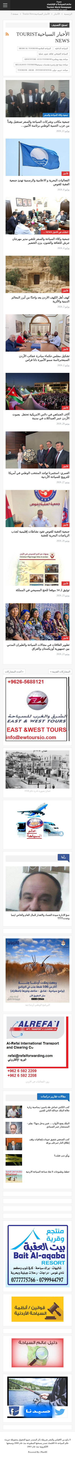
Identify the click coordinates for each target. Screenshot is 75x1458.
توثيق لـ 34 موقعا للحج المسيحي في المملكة (42, 590)
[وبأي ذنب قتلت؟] (14, 1160)
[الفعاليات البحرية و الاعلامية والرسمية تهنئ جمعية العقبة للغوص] (37, 157)
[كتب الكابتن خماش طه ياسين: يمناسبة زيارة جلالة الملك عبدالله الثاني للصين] (14, 1112)
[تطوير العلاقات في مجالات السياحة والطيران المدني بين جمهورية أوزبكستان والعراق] (37, 622)
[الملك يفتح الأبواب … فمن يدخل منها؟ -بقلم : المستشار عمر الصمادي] (14, 1128)
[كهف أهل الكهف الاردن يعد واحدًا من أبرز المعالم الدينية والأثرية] (37, 274)
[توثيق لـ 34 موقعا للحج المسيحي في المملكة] (37, 567)
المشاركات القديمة (61, 671)
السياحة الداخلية (61, 48)
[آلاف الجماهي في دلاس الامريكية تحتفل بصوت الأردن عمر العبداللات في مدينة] (37, 391)
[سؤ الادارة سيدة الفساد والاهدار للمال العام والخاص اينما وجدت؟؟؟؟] (37, 888)
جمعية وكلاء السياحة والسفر (56, 115)
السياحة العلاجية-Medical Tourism (35, 48)
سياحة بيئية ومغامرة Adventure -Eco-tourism (46, 59)
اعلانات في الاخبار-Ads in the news (54, 232)
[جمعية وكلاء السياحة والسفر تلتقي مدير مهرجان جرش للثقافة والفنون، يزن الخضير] (37, 215)
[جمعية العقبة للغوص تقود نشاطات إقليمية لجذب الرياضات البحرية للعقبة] (37, 508)
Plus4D (44, 1452)
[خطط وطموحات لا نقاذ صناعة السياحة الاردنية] (14, 1176)
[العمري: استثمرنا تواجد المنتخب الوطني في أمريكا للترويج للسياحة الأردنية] (37, 450)
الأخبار (65, 173)
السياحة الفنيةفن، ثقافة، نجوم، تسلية (53, 54)
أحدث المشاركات (13, 671)
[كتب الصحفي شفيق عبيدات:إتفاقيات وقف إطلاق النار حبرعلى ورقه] (14, 1144)
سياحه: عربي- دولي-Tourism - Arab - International (43, 70)
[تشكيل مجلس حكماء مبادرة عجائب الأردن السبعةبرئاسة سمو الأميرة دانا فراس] (37, 333)
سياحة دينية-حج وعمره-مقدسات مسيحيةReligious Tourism (41, 65)
